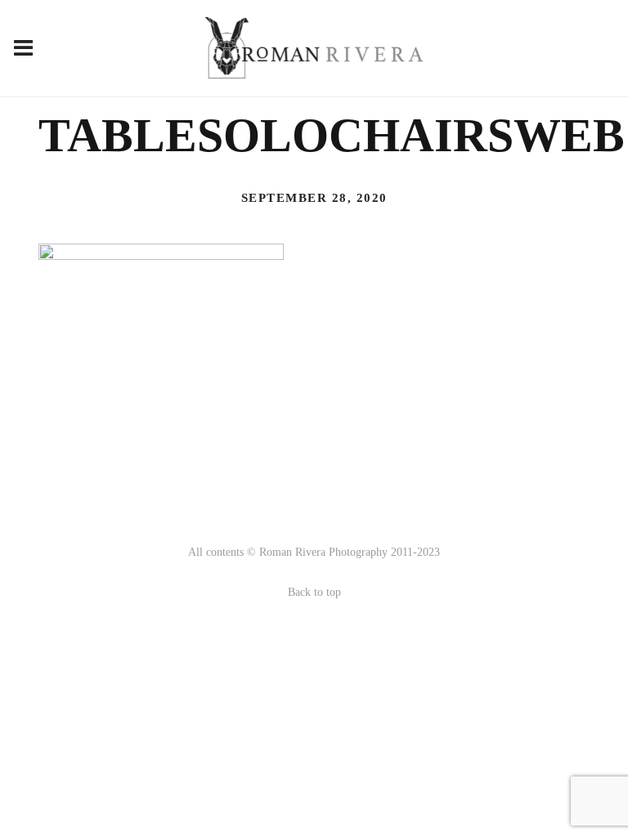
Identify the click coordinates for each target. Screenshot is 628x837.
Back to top (314, 592)
